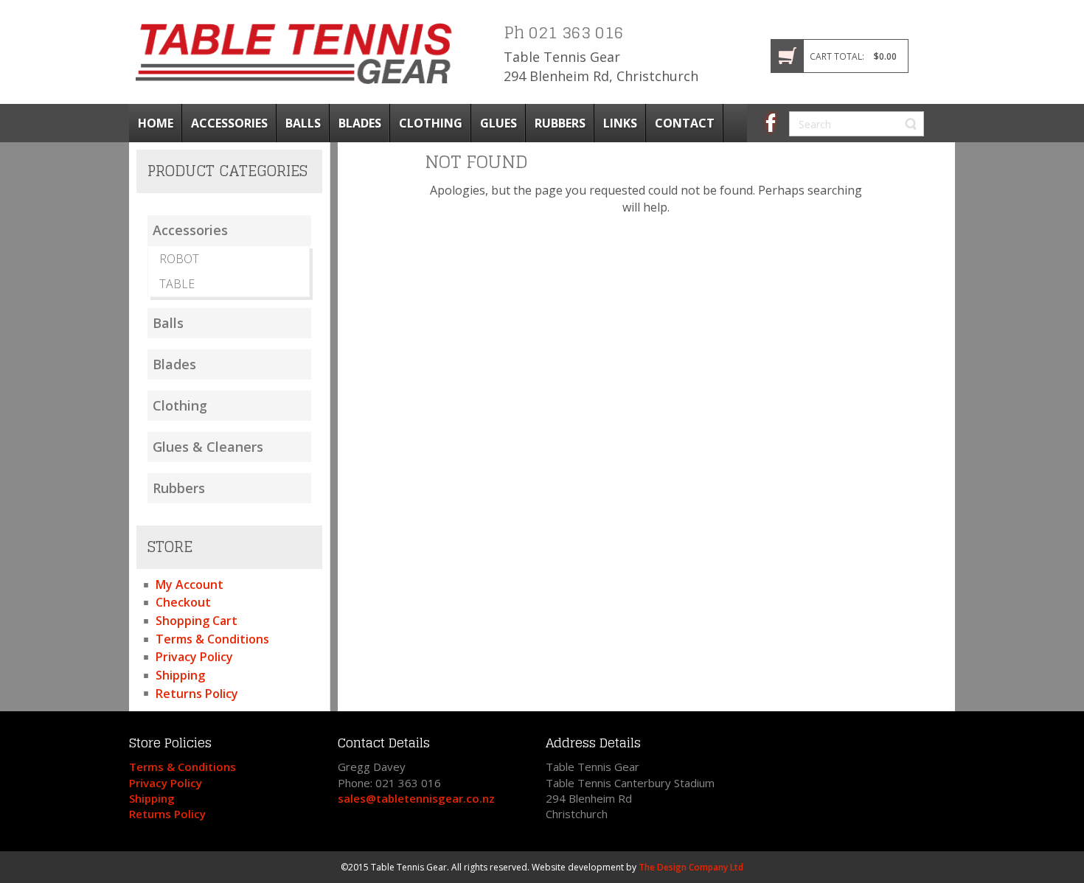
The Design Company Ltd (691, 867)
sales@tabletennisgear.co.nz (416, 798)
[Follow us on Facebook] (770, 121)
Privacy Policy (194, 657)
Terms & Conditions (212, 639)
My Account (189, 584)
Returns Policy (197, 693)
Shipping (180, 675)
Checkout (183, 602)
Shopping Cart (196, 620)
